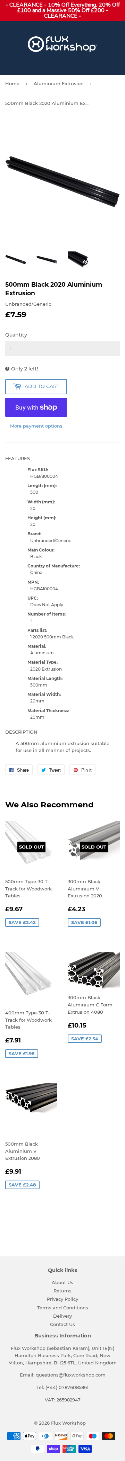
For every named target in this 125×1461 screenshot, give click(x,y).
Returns (62, 1290)
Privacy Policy (62, 1299)
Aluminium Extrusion (59, 83)
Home (12, 83)
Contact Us (62, 1324)
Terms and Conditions (62, 1307)
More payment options (36, 426)
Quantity (16, 335)
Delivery (62, 1316)
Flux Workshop (68, 1423)
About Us (62, 1282)
